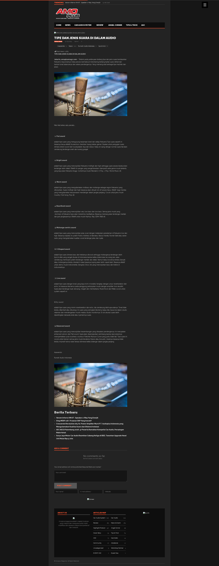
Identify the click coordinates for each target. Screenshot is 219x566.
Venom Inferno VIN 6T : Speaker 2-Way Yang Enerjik (83, 2)
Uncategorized (98, 548)
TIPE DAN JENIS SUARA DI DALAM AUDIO (85, 38)
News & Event (116, 523)
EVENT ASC (97, 553)
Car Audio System (82, 25)
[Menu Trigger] (205, 5)
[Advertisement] (123, 13)
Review (99, 25)
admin (76, 41)
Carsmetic (114, 538)
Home (58, 25)
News (67, 25)
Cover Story (97, 533)
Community (97, 543)
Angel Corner (115, 25)
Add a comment (61, 448)
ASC (143, 25)
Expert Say (114, 553)
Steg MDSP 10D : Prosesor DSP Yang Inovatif (74, 421)
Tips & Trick (131, 25)
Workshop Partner (117, 548)
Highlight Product (99, 528)
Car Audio (114, 518)
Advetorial (114, 543)
